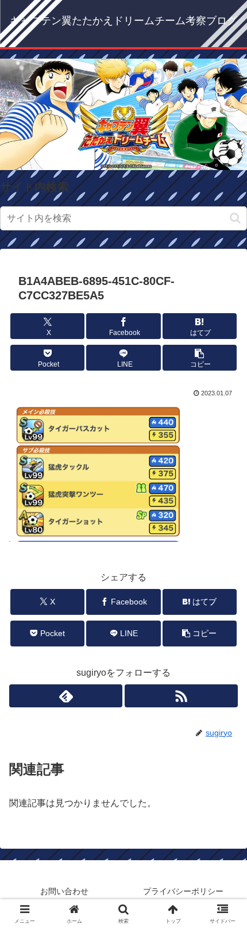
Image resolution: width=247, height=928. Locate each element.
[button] (235, 218)
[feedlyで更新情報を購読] (65, 695)
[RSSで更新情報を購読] (181, 695)
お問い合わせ (64, 891)
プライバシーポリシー (183, 891)
